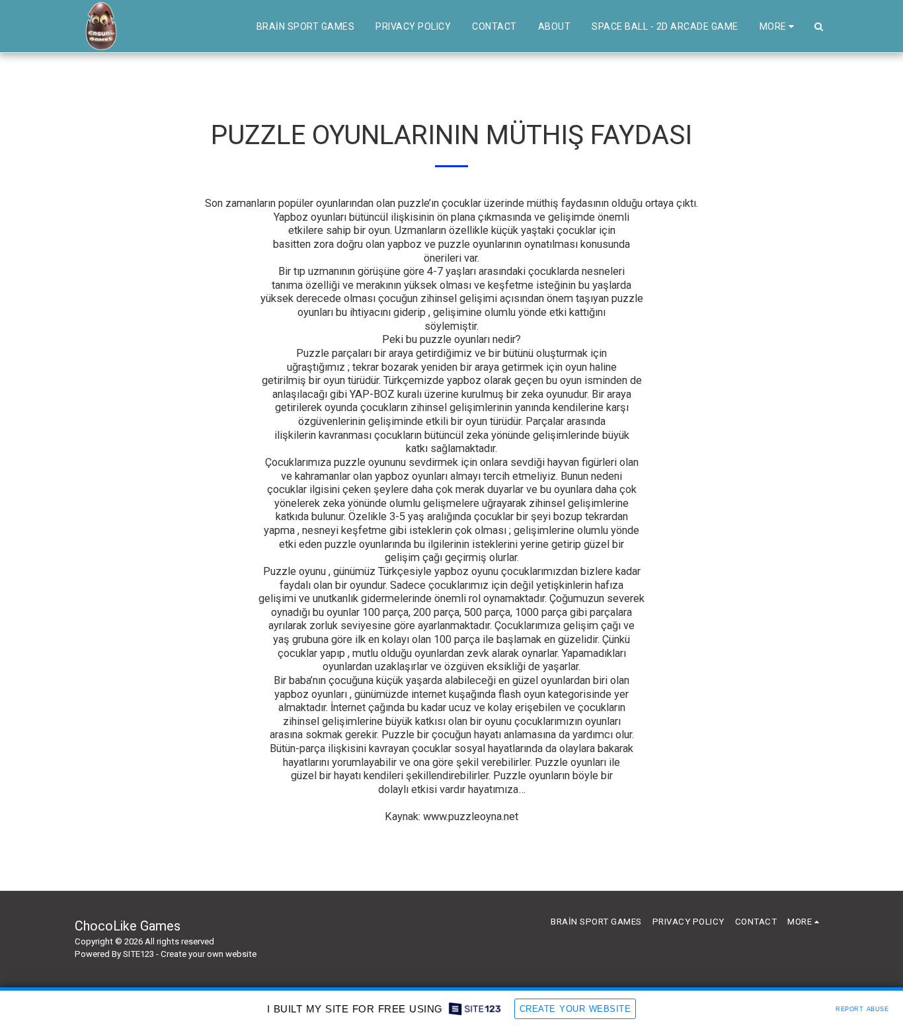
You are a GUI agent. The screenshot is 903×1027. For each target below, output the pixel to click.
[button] (818, 26)
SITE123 (138, 954)
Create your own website (208, 954)
